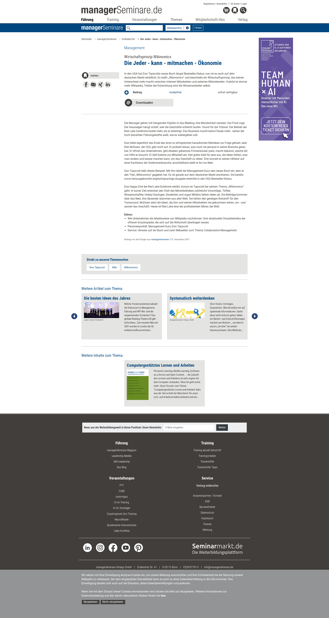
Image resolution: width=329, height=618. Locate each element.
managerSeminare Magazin (121, 450)
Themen (207, 524)
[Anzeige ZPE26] (276, 89)
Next (254, 316)
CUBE (122, 491)
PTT (122, 485)
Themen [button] (176, 19)
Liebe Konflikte (122, 530)
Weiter (222, 427)
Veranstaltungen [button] (144, 19)
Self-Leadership (122, 461)
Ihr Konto (239, 3)
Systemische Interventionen (121, 525)
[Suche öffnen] (244, 10)
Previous (74, 316)
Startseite (86, 39)
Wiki (114, 267)
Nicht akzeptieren (112, 601)
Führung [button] (87, 19)
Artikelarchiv (128, 39)
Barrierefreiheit (207, 507)
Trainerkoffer (207, 461)
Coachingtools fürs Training (122, 513)
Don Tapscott (97, 267)
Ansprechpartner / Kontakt (207, 495)
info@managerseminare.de (218, 567)
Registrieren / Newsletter (215, 3)
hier (163, 595)
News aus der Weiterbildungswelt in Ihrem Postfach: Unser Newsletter (122, 427)
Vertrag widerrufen (207, 485)
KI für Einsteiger (121, 508)
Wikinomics (131, 267)
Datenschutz (207, 512)
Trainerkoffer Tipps (207, 467)
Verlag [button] (243, 19)
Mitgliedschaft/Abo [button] (210, 19)
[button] (100, 76)
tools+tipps (122, 496)
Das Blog (121, 467)
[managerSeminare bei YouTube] (126, 547)
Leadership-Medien (122, 456)
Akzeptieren (90, 601)
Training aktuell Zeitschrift (207, 450)
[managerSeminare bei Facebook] (113, 547)
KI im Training (121, 502)
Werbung (207, 529)
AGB (207, 501)
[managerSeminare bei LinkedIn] (87, 547)
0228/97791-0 (191, 567)
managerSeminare (107, 39)
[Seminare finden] (217, 548)
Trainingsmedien (207, 456)
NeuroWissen (122, 519)
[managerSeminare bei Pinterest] (138, 547)
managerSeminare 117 (162, 239)
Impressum (207, 518)
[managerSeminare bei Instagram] (100, 547)
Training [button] (113, 19)
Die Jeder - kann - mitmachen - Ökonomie (162, 39)
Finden (198, 27)
